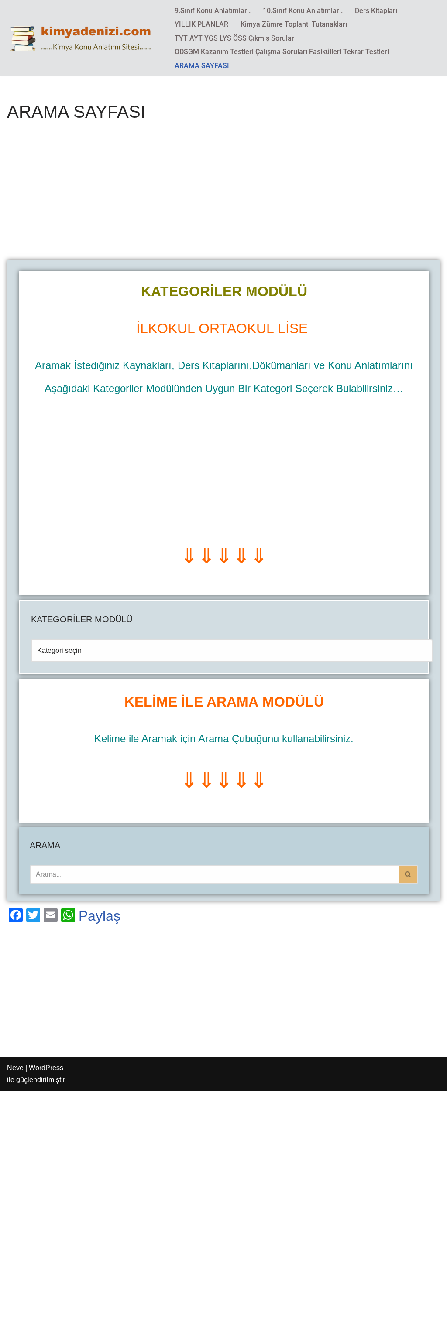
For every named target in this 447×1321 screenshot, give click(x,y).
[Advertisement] (223, 195)
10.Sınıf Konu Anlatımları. (303, 11)
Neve (15, 1068)
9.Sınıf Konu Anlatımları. (213, 11)
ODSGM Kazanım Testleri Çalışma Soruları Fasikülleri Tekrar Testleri (282, 52)
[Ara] (408, 874)
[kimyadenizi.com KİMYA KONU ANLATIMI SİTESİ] (83, 38)
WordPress (46, 1068)
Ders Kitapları (376, 11)
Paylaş (99, 916)
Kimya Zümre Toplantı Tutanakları (294, 24)
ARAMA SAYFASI (202, 65)
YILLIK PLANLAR (201, 24)
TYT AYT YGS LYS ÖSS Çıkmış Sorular (234, 38)
